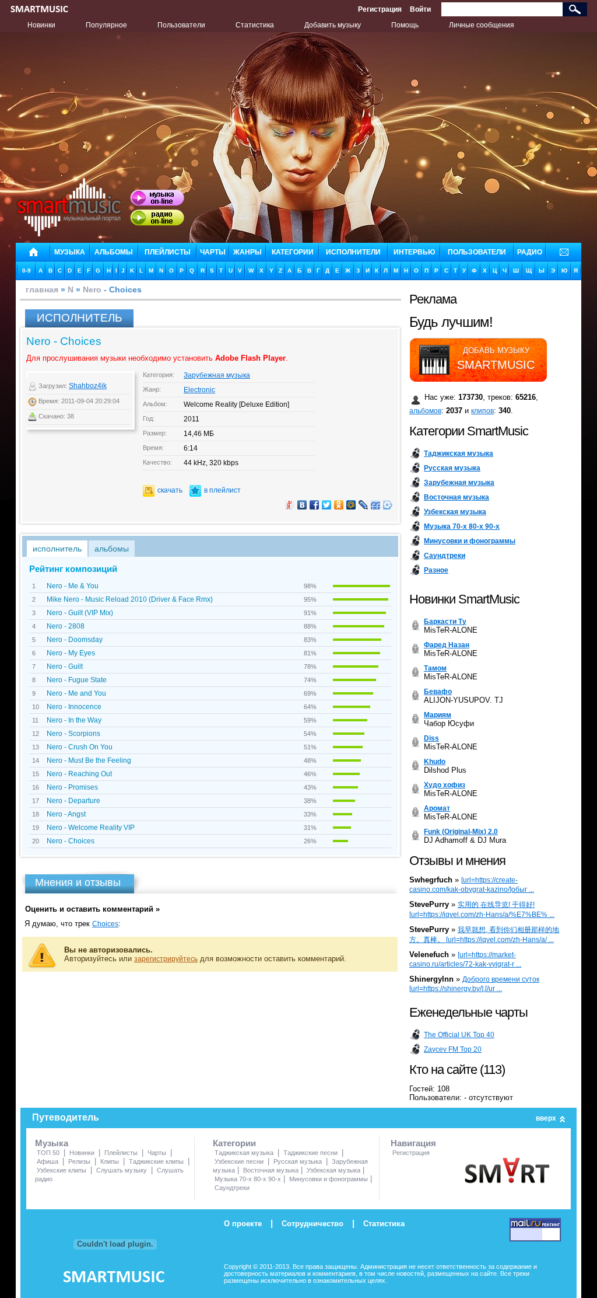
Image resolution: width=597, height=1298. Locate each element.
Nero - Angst (66, 814)
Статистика (255, 25)
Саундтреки (232, 1187)
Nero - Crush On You (80, 747)
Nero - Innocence (74, 707)
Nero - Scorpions (73, 734)
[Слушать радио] (157, 218)
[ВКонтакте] (302, 504)
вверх (546, 1118)
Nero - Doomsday (75, 640)
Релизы (79, 1161)
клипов (482, 411)
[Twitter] (327, 504)
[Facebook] (314, 504)
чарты (213, 252)
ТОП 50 (48, 1152)
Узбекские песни (239, 1161)
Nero (92, 289)
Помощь (405, 25)
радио (529, 252)
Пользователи (181, 25)
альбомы (113, 252)
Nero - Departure (73, 801)
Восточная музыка (270, 1170)
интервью (414, 252)
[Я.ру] (290, 504)
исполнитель (57, 548)
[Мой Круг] (388, 504)
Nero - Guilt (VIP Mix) (80, 613)
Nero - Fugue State (77, 680)
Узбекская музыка (333, 1170)
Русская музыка (297, 1161)
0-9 (26, 270)
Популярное (106, 25)
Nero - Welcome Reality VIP (91, 828)
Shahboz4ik (88, 386)
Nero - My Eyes (71, 653)
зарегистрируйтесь (166, 959)
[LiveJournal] (363, 504)
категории (293, 252)
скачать (169, 490)
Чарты (157, 1152)
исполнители (353, 252)
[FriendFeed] (376, 504)
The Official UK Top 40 (459, 1035)
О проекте (243, 1223)
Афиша (47, 1161)
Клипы (109, 1161)
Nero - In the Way (74, 720)
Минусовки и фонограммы (328, 1178)
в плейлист (222, 490)
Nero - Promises (72, 787)
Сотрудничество (312, 1223)
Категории (234, 1143)
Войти (420, 9)
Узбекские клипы (61, 1170)
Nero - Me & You (73, 586)
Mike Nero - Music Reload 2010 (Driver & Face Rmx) (130, 599)
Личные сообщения (481, 25)
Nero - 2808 (66, 626)
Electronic (199, 390)
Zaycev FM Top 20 (453, 1049)
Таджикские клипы (156, 1161)
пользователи (477, 252)
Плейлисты (121, 1152)
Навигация (413, 1143)
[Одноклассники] (339, 504)
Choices (105, 924)
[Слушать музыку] (157, 198)
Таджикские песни (310, 1152)
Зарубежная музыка (217, 375)
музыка (69, 252)
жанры (247, 252)
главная (42, 289)
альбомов (425, 411)
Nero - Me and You (76, 693)
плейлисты (168, 252)
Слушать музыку (121, 1170)
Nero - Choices (70, 841)
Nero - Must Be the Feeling (89, 760)
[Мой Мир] (351, 504)
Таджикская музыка (244, 1152)
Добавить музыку (332, 25)
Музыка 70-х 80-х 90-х (248, 1178)
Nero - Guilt (65, 666)
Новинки (41, 25)
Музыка (51, 1143)
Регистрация (380, 9)
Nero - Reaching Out (79, 774)
